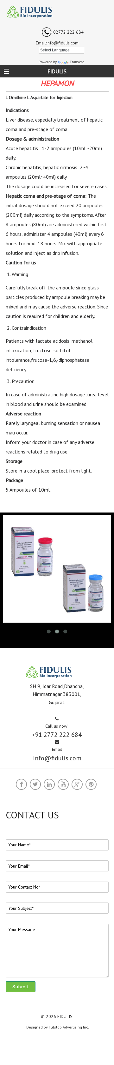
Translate (77, 62)
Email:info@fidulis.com (57, 43)
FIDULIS (57, 71)
